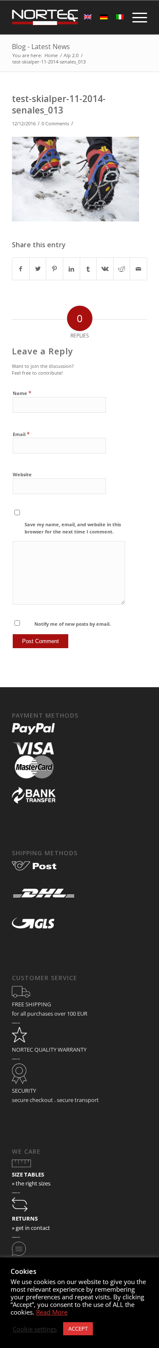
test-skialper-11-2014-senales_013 (59, 104)
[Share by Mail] (138, 269)
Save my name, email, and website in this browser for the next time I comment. (73, 528)
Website (22, 474)
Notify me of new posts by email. (72, 624)
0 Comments (55, 124)
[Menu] (135, 17)
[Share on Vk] (105, 269)
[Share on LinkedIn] (71, 269)
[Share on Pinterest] (54, 269)
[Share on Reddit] (122, 269)
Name (22, 393)
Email (21, 434)
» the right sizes (31, 1183)
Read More (51, 1312)
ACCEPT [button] (78, 1328)
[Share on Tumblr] (88, 269)
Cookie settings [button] (35, 1329)
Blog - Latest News (41, 46)
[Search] (67, 17)
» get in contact (31, 1228)
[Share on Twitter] (38, 269)
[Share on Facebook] (20, 269)
